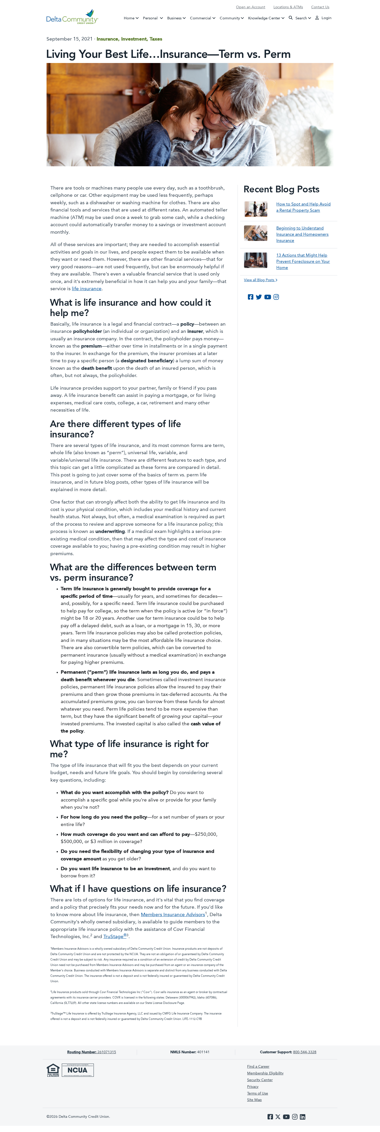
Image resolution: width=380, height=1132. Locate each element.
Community (230, 18)
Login (326, 18)
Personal (154, 18)
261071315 (91, 1052)
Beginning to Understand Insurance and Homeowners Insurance (302, 234)
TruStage (114, 936)
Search (300, 18)
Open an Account (250, 7)
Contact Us (320, 7)
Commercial (200, 18)
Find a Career (258, 1066)
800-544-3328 (304, 1052)
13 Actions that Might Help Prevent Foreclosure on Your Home (303, 262)
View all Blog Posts (259, 280)
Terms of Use (257, 1093)
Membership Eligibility (265, 1073)
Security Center (260, 1080)
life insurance (87, 289)
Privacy (253, 1087)
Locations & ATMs (288, 7)
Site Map (254, 1100)
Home (129, 18)
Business (174, 18)
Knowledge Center (264, 18)
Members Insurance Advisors (173, 915)
